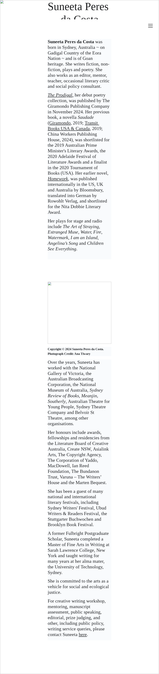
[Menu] (150, 26)
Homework (58, 178)
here (83, 634)
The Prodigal (60, 94)
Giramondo (60, 122)
